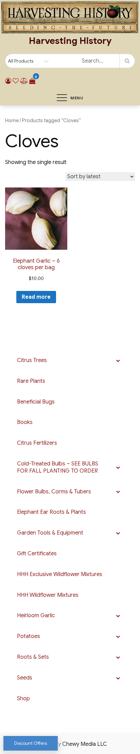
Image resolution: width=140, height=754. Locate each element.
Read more (36, 297)
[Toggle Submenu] (118, 360)
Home (12, 120)
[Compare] (24, 81)
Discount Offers (30, 743)
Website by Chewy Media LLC (70, 744)
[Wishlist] (16, 81)
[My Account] (8, 81)
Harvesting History (70, 41)
